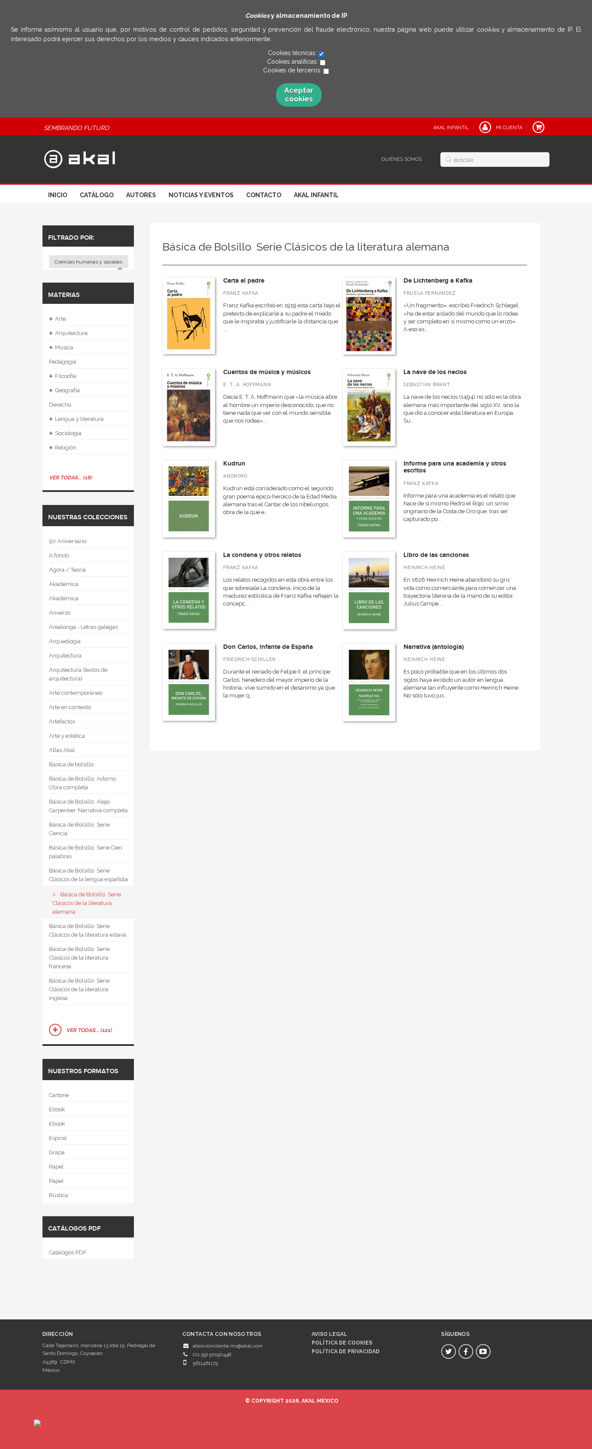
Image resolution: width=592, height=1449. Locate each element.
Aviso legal (329, 1334)
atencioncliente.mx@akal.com (228, 1346)
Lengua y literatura (76, 419)
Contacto (263, 195)
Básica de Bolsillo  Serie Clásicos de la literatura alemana (86, 903)
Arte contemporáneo (75, 693)
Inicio (57, 195)
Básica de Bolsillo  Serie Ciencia (79, 829)
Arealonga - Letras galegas (83, 627)
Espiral (58, 1138)
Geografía (64, 390)
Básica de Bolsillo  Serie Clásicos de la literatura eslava (87, 930)
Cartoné (59, 1095)
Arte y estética (67, 736)
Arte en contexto (70, 707)
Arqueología (65, 641)
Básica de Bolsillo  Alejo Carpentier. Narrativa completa (88, 806)
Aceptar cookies (298, 94)
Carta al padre (243, 281)
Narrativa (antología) (433, 647)
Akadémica (63, 584)
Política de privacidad (346, 1351)
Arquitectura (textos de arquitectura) (78, 674)
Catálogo (97, 195)
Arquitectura (68, 333)
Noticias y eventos (201, 195)
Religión (62, 448)
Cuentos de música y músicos (267, 372)
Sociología (65, 433)
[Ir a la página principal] (79, 157)
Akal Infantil (316, 195)
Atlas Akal (62, 750)
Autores (141, 195)
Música (61, 347)
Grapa (57, 1152)
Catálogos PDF (68, 1252)
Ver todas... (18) (70, 478)
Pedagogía (62, 361)
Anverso (59, 612)
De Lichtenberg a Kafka (437, 281)
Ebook (57, 1109)
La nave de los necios (435, 372)
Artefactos (62, 721)
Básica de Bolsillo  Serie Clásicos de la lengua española (88, 874)
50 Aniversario (67, 541)
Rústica (58, 1195)
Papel (56, 1166)
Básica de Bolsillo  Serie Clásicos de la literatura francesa (79, 958)
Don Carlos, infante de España (268, 647)
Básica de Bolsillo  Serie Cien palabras (85, 852)
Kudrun (234, 463)
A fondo (59, 555)
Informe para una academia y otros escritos (454, 467)
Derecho (60, 404)
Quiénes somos (401, 159)
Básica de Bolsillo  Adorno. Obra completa (83, 783)
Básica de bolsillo (71, 764)
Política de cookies (342, 1343)
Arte (57, 319)
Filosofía (62, 376)
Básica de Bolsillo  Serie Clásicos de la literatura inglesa (79, 989)
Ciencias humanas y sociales (89, 262)
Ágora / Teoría (67, 570)
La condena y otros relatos (262, 555)
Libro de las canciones (436, 555)
